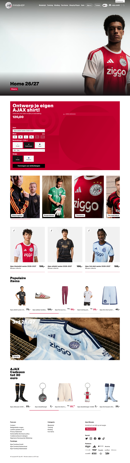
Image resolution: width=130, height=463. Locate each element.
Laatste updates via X (17, 429)
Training (50, 5)
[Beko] (107, 453)
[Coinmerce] (113, 450)
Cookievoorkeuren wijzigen (19, 436)
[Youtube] (99, 438)
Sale (82, 5)
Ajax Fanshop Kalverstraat (18, 446)
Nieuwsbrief (90, 429)
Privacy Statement (16, 432)
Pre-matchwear (113, 215)
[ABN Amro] (100, 446)
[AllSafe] (94, 453)
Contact (12, 425)
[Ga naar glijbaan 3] (78, 361)
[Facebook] (95, 438)
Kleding (57, 5)
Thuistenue (80, 215)
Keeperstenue (49, 215)
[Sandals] (100, 450)
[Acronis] (107, 446)
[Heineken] (100, 453)
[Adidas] (94, 446)
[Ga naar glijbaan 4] (106, 361)
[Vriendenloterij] (94, 450)
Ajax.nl (89, 5)
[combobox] (29, 130)
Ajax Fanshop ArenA (16, 444)
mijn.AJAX (116, 5)
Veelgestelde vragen (16, 427)
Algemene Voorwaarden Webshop (21, 438)
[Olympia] (87, 453)
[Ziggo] (87, 446)
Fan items (64, 5)
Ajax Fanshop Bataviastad (18, 449)
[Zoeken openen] (124, 5)
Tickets (97, 5)
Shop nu (14, 89)
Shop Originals (17, 215)
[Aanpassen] (13, 230)
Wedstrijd (42, 5)
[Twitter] (86, 438)
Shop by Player (74, 5)
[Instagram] (90, 438)
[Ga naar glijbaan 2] (51, 361)
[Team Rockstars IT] (107, 450)
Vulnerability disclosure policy (19, 434)
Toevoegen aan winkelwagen (29, 166)
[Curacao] (87, 450)
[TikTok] (103, 438)
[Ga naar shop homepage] (15, 5)
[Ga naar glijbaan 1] (24, 361)
